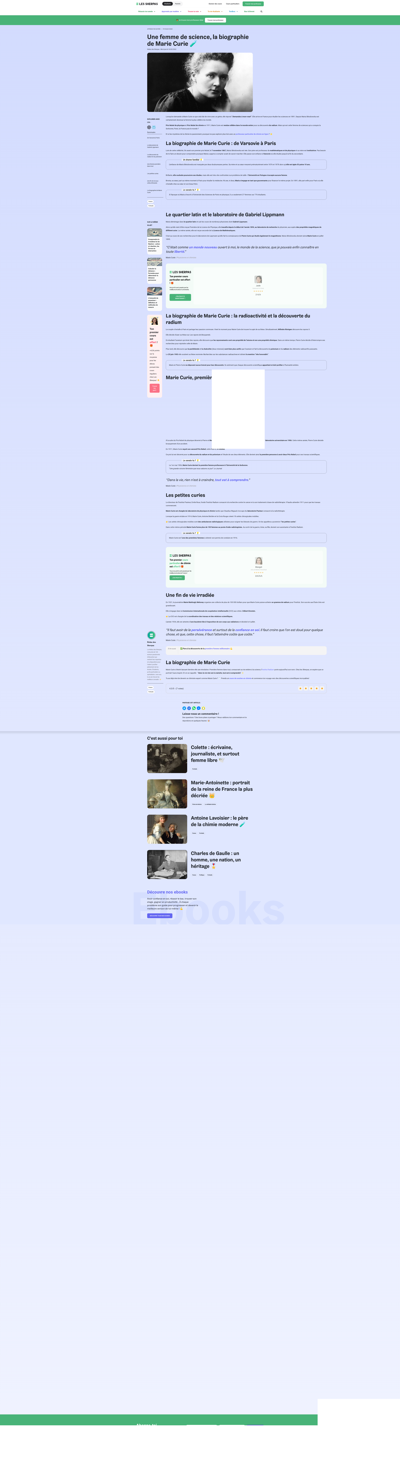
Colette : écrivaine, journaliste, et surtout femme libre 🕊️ (215, 753)
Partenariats (183, 1461)
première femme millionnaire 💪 (218, 648)
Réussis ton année (145, 11)
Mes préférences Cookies (242, 1464)
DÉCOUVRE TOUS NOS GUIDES (160, 916)
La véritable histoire (210, 804)
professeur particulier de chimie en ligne (252, 134)
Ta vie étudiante (214, 11)
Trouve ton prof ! (154, 388)
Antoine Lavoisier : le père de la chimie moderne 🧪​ (219, 821)
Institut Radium (268, 670)
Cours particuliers (232, 4)
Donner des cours (215, 4)
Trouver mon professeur (253, 4)
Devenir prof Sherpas (211, 1461)
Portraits (151, 206)
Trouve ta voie (193, 11)
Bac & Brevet (249, 11)
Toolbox (232, 11)
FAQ (221, 1461)
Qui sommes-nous (171, 1461)
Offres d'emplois (195, 1461)
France (150, 201)
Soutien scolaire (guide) (190, 1464)
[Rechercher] (261, 11)
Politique (201, 875)
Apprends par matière (170, 11)
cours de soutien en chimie (240, 678)
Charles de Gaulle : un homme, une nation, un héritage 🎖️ (216, 859)
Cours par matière (154, 1464)
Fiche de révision (197, 804)
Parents (177, 4)
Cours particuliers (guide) (171, 1464)
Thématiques (229, 1461)
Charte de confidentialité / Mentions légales (216, 1464)
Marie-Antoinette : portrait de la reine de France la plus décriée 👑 (222, 789)
